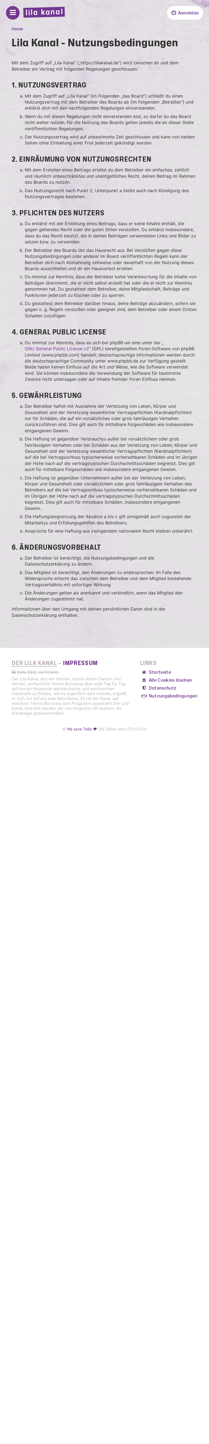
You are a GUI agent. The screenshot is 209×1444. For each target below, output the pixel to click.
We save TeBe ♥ (82, 729)
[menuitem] (185, 13)
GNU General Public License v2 (57, 348)
